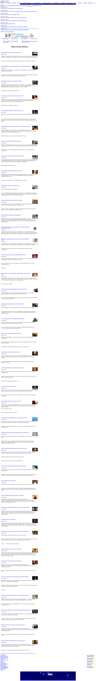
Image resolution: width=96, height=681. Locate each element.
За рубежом (30, 6)
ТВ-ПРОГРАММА (47, 2)
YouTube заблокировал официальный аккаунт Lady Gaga (12, 170)
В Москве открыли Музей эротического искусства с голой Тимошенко (14, 531)
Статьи (1, 669)
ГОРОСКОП (56, 2)
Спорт (9, 5)
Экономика (35, 5)
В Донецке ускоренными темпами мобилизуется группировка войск (14, 20)
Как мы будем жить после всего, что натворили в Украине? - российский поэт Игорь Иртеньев (19, 11)
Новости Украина (2, 6)
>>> (35, 653)
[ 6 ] (14, 653)
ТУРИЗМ (63, 2)
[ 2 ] (7, 653)
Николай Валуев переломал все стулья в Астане (10, 185)
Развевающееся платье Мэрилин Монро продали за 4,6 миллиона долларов (15, 507)
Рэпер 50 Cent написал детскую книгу (8, 480)
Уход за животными (4, 659)
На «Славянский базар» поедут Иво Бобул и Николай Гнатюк (12, 318)
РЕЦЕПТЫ (91, 2)
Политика (13, 5)
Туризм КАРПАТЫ (4, 667)
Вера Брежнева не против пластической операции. (10, 351)
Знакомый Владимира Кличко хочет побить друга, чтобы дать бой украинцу (15, 126)
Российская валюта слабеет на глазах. (8, 23)
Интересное (25, 5)
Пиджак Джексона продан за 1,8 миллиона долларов (11, 401)
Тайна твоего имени (4, 663)
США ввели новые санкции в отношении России (10, 14)
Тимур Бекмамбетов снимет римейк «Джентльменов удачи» (12, 303)
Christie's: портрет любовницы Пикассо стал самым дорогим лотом (13, 448)
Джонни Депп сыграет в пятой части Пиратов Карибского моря (13, 254)
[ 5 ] (12, 653)
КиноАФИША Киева (4, 666)
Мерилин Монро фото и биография (21, 29)
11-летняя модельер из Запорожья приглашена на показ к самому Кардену (15, 432)
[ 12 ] (25, 653)
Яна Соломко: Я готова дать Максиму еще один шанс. (11, 560)
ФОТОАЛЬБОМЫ (27, 2)
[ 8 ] (17, 653)
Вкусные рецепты (3, 655)
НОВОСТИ (2, 2)
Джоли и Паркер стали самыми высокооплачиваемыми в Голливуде (14, 289)
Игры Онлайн (3, 668)
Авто (39, 5)
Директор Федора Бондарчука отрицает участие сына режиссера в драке (15, 595)
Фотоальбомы (3, 662)
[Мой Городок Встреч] (19, 37)
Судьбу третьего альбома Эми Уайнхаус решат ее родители (12, 95)
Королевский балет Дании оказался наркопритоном (11, 214)
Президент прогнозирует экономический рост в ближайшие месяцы (14, 17)
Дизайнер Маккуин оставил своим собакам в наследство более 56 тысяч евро (15, 66)
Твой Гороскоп (3, 664)
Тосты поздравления (4, 657)
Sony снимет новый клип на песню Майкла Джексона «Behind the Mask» (15, 576)
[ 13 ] (27, 653)
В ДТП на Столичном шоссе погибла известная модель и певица (13, 465)
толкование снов (4, 29)
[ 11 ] (23, 653)
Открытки (2, 661)
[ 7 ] (16, 653)
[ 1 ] (6, 653)
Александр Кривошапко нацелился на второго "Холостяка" (12, 495)
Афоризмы (2, 658)
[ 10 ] (21, 653)
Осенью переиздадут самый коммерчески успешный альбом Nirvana (14, 417)
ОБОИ (75, 2)
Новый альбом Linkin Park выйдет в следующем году (11, 52)
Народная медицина (4, 656)
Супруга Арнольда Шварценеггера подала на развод (11, 333)
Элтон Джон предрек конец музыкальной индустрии (11, 141)
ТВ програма (2, 654)
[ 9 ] (19, 653)
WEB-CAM (70, 2)
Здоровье (17, 5)
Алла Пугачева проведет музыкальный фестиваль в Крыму (12, 367)
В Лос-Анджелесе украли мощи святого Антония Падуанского (13, 640)
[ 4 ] (11, 653)
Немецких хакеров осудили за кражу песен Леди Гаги (11, 548)
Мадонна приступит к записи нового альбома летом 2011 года (13, 624)
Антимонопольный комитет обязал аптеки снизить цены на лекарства (14, 26)
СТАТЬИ (8, 2)
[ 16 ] (34, 653)
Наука (21, 5)
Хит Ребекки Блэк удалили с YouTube (8, 519)
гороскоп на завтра (11, 29)
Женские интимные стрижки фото (7, 31)
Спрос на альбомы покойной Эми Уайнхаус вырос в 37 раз (12, 110)
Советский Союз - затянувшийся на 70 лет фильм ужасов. (12, 8)
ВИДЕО (80, 2)
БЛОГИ (85, 2)
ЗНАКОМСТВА (37, 2)
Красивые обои (3, 665)
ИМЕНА (20, 2)
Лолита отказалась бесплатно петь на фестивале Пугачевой (12, 155)
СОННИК (14, 2)
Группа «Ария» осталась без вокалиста (8, 386)
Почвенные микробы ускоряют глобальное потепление (11, 200)
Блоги (1, 660)
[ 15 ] (32, 653)
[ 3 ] (9, 653)
